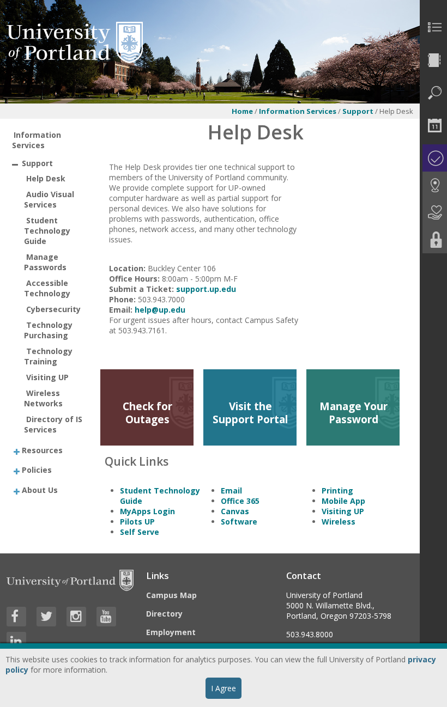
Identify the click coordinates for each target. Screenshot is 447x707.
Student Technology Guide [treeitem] (47, 230)
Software (239, 521)
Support (358, 111)
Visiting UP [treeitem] (47, 377)
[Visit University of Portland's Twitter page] (46, 616)
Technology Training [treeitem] (48, 356)
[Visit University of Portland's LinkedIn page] (16, 641)
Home (242, 111)
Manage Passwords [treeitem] (45, 262)
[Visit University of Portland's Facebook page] (16, 616)
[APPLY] (433, 158)
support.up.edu (206, 289)
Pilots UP (137, 521)
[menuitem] (433, 27)
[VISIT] (433, 185)
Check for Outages (147, 412)
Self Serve (139, 532)
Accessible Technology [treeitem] (47, 288)
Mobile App (343, 501)
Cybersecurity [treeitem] (53, 309)
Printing (337, 490)
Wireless (338, 521)
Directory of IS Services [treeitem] (53, 424)
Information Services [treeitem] (37, 140)
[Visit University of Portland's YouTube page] (106, 616)
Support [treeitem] (37, 163)
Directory (164, 613)
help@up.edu (160, 309)
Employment (171, 632)
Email (231, 490)
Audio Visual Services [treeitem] (49, 199)
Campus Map (171, 595)
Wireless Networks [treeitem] (43, 398)
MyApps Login (147, 511)
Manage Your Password (353, 412)
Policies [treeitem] (37, 470)
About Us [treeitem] (40, 489)
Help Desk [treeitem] (45, 178)
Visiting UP (343, 511)
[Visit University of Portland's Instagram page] (76, 616)
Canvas (235, 511)
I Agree (223, 688)
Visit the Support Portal (250, 412)
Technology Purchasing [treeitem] (48, 330)
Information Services (297, 111)
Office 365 (240, 501)
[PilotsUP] (433, 239)
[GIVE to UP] (433, 212)
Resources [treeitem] (42, 449)
